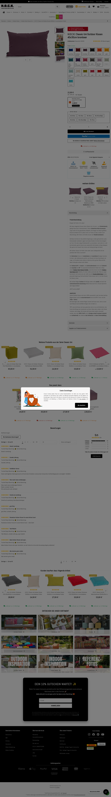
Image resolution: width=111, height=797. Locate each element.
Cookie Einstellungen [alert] (66, 391)
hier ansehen (82, 399)
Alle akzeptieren (81, 405)
